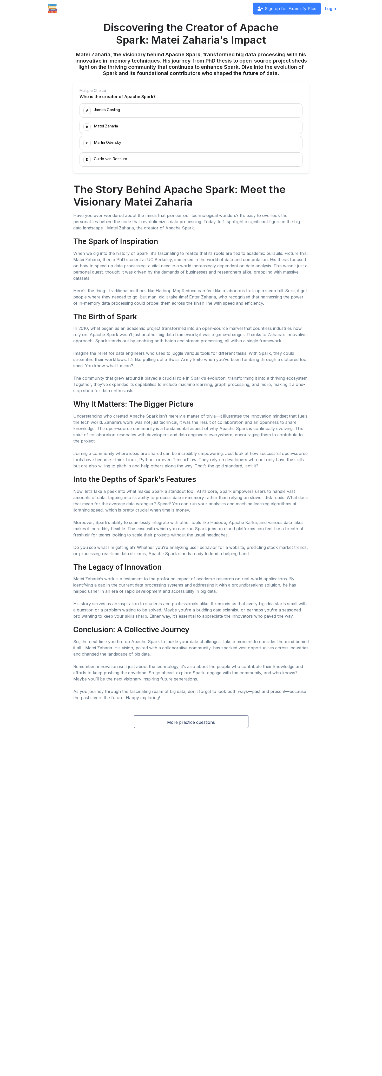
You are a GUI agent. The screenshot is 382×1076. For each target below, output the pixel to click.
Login (330, 8)
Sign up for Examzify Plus (290, 8)
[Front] (52, 8)
